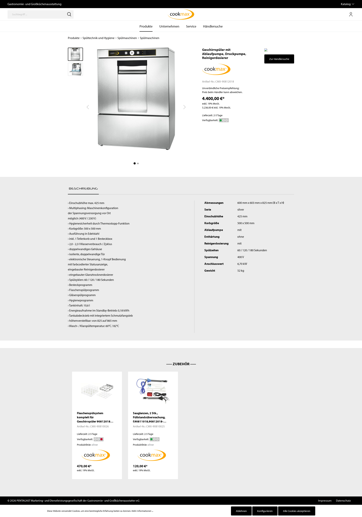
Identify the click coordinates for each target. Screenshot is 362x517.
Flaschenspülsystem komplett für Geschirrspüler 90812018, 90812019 (94, 417)
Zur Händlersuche (279, 59)
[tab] (83, 188)
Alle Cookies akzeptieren (296, 511)
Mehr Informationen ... (142, 510)
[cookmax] (216, 69)
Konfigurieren (265, 511)
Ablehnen (241, 511)
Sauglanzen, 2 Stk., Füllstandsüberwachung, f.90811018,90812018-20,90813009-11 (149, 417)
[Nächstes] (184, 107)
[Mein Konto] (350, 14)
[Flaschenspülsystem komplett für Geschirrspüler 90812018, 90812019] (97, 391)
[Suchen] (69, 14)
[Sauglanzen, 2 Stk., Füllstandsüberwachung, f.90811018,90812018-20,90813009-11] (153, 391)
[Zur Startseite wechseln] (181, 14)
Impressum (325, 500)
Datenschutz (343, 500)
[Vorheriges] (87, 107)
